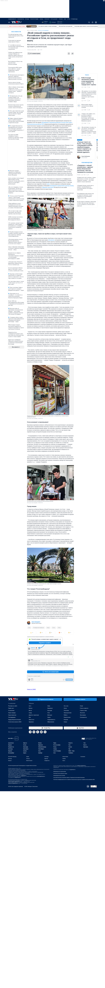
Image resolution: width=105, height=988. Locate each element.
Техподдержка (11, 717)
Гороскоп (47, 19)
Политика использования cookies (60, 773)
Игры (68, 19)
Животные (31, 719)
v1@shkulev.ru (23, 775)
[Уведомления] (92, 22)
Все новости (16, 31)
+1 (68, 668)
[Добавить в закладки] (68, 53)
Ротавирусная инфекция (38, 627)
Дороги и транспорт (34, 715)
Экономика (83, 715)
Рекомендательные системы (59, 775)
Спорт (81, 706)
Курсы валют (54, 19)
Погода (27, 19)
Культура (49, 710)
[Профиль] (96, 22)
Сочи (29, 627)
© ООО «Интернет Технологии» (31, 786)
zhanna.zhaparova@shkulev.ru (14, 781)
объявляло (51, 240)
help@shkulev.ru (17, 777)
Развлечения (67, 717)
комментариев (35, 53)
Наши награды (12, 712)
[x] (45, 731)
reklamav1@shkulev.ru (81, 765)
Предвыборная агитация (14, 719)
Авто (30, 706)
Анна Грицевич (36, 622)
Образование (50, 722)
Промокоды (74, 19)
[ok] (37, 731)
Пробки (61, 19)
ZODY (65, 19)
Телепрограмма (34, 19)
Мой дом (49, 715)
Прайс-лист (11, 708)
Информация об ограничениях (59, 771)
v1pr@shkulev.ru (72, 769)
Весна (30, 710)
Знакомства (21, 19)
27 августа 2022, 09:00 (31, 49)
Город (30, 712)
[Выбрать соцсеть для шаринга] (72, 53)
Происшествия (67, 712)
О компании (11, 710)
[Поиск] (89, 22)
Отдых (48, 627)
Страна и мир (83, 710)
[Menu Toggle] (9, 22)
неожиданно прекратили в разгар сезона (62, 185)
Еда (30, 717)
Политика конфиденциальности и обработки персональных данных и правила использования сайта (74, 779)
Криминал (50, 708)
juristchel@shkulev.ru (41, 776)
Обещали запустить (48, 187)
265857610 (33, 647)
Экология (82, 712)
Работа (65, 715)
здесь (48, 184)
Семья (65, 722)
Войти (32, 680)
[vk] (33, 731)
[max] (41, 731)
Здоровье (31, 722)
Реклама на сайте (12, 706)
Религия (66, 719)
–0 (72, 657)
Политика (66, 710)
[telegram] (30, 731)
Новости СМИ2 (31, 689)
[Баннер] (31, 26)
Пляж (59, 627)
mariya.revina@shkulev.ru (13, 783)
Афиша (41, 19)
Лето (48, 712)
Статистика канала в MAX (14, 722)
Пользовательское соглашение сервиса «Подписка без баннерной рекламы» (69, 777)
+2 (68, 657)
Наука (48, 717)
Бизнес (30, 708)
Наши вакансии (12, 715)
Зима (48, 706)
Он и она (66, 706)
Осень (53, 627)
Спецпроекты (83, 717)
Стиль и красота (84, 708)
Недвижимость (12, 19)
